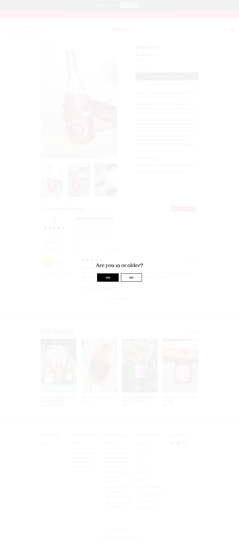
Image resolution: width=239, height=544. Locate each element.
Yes (108, 277)
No (131, 277)
